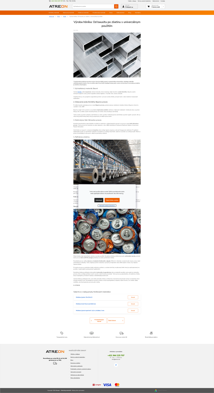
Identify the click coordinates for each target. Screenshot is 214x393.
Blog (72, 360)
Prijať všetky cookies (112, 200)
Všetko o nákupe (132, 1)
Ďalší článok (112, 320)
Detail (133, 297)
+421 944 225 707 (116, 355)
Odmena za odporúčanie (77, 375)
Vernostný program (76, 372)
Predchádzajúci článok (99, 320)
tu (122, 193)
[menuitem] (53, 13)
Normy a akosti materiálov (144, 1)
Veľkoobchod (155, 1)
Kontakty (163, 1)
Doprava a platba (75, 363)
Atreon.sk (51, 16)
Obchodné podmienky (77, 366)
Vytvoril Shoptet (162, 390)
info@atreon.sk (116, 359)
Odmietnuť (99, 200)
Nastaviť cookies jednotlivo (107, 206)
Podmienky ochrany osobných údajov (81, 369)
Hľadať (116, 6)
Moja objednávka (75, 378)
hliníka (80, 92)
